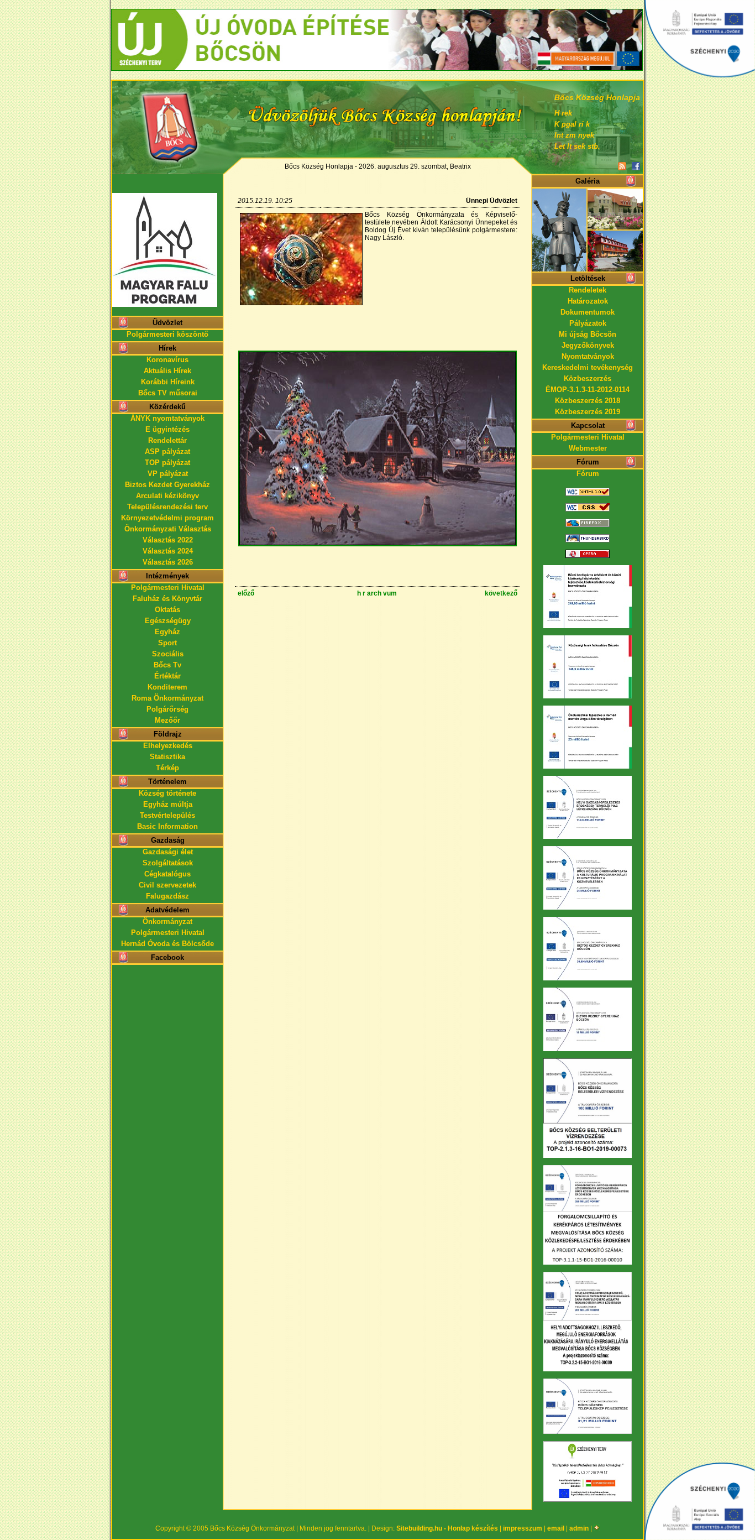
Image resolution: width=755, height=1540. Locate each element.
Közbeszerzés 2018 (587, 400)
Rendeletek (587, 290)
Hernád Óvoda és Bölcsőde (167, 943)
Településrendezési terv (167, 507)
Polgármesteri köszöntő (167, 334)
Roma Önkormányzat (167, 698)
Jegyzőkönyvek (588, 345)
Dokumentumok (587, 312)
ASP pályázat (167, 451)
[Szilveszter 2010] (377, 545)
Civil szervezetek (167, 885)
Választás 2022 (168, 540)
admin (579, 1528)
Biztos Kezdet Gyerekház (167, 485)
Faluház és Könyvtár (167, 598)
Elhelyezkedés (167, 746)
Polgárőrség (167, 709)
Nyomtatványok (588, 356)
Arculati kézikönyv (167, 496)
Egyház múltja (167, 804)
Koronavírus (167, 360)
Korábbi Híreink (168, 382)
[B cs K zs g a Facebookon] (636, 166)
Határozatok (588, 301)
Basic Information (167, 826)
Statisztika (167, 757)
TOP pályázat (167, 462)
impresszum (522, 1528)
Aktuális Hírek (167, 371)
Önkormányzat (167, 921)
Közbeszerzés (587, 378)
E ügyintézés (167, 429)
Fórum (587, 473)
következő (501, 593)
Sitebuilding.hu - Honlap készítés (447, 1528)
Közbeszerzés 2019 (587, 412)
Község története (167, 793)
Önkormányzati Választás (167, 529)
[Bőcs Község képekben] (587, 269)
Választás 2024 (168, 551)
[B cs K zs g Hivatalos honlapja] (167, 119)
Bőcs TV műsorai (167, 393)
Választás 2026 (168, 562)
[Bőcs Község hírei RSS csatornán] (622, 166)
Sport (167, 643)
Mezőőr (167, 720)
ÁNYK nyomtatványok (167, 418)
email (555, 1528)
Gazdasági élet (168, 852)
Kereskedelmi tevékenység (587, 367)
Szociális (167, 654)
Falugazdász (167, 896)
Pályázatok (587, 323)
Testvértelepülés (167, 815)
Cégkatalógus (167, 874)
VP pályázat (168, 473)
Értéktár (167, 676)
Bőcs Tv (167, 665)
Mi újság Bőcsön (587, 334)
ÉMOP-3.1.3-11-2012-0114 (588, 389)
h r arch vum (377, 593)
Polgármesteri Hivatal (168, 587)
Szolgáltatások (168, 863)
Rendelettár (167, 440)
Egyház (167, 632)
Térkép (167, 768)
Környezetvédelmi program (167, 518)
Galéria (587, 181)
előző (246, 593)
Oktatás (167, 609)
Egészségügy (168, 621)
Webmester (588, 448)
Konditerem (167, 687)
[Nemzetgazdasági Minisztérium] (377, 13)
